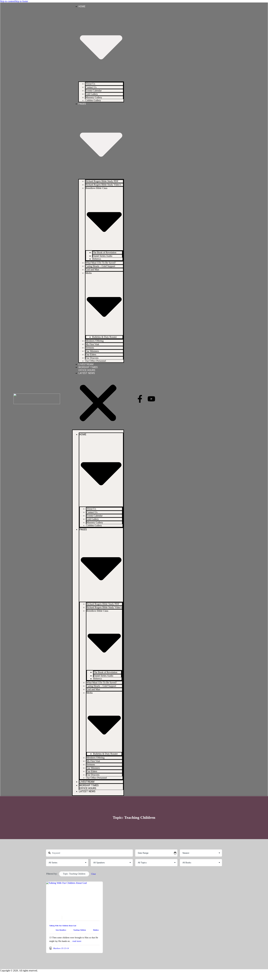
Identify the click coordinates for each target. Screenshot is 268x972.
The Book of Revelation (104, 252)
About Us (90, 83)
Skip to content (7, 1)
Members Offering (94, 341)
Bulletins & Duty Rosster (104, 337)
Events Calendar (93, 90)
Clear (93, 874)
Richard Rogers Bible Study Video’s (103, 184)
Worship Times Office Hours (88, 369)
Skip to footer (21, 1)
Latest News (86, 373)
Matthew (96, 930)
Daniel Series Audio (102, 256)
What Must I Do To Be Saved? (100, 262)
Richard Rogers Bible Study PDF (101, 181)
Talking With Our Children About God (62, 926)
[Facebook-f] (140, 399)
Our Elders (90, 354)
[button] (98, 403)
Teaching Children (79, 930)
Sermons (89, 347)
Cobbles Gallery (93, 100)
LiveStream (85, 364)
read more (76, 941)
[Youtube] (151, 399)
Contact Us (90, 87)
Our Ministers (92, 351)
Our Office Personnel (95, 361)
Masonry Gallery (93, 97)
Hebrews (96, 259)
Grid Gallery (91, 94)
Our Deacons (91, 358)
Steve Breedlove (61, 930)
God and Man (92, 269)
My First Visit (92, 344)
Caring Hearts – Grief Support (100, 266)
